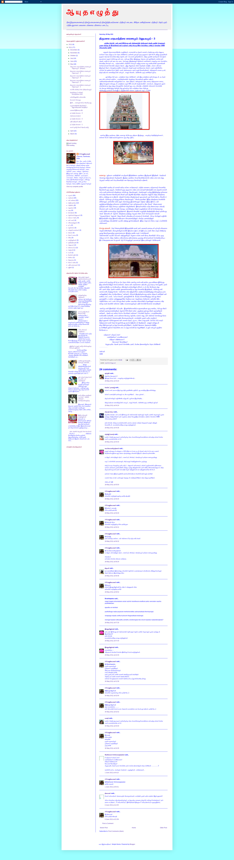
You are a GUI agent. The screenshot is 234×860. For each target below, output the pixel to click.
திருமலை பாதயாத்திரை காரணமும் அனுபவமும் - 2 (80, 81)
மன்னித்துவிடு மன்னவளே (78, 97)
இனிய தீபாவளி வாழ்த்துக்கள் (82, 416)
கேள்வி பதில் (72, 255)
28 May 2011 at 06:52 (112, 592)
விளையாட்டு (72, 247)
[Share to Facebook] (137, 360)
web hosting (70, 145)
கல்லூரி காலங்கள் (73, 230)
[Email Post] (126, 360)
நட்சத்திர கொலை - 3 (76, 113)
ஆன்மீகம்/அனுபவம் (110, 363)
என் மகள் (71, 220)
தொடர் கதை (72, 235)
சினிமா (70, 257)
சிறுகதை (71, 260)
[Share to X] (135, 360)
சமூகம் (70, 195)
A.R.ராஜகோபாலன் (110, 491)
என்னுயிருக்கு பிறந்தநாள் (82, 296)
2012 (70, 44)
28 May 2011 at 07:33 (112, 622)
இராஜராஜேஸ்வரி (109, 629)
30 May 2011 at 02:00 (112, 695)
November (74, 53)
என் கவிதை (71, 200)
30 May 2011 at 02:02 (112, 712)
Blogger (132, 844)
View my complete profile (74, 186)
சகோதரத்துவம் (72, 223)
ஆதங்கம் (71, 208)
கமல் (69, 252)
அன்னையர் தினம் (75, 116)
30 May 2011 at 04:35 (112, 748)
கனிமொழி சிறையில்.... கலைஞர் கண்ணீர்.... (85, 361)
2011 (70, 47)
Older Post (163, 828)
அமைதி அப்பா (109, 412)
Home (134, 828)
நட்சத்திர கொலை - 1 (76, 124)
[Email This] (131, 360)
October (73, 55)
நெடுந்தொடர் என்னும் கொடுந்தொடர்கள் (76, 93)
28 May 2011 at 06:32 (112, 541)
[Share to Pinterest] (140, 360)
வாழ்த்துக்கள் (72, 240)
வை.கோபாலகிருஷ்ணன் (112, 448)
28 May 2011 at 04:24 (112, 405)
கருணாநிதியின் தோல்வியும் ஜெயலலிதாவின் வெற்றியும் (79, 106)
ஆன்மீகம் (71, 228)
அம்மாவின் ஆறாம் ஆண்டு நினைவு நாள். (84, 278)
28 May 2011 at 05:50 (112, 485)
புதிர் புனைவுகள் (73, 265)
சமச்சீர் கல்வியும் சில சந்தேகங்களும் (81, 89)
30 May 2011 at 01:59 (112, 681)
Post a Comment (107, 823)
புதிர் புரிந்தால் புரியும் (76, 121)
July (71, 58)
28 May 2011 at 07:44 (112, 641)
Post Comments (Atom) (116, 831)
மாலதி (107, 718)
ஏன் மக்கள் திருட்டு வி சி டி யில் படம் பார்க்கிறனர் (85, 379)
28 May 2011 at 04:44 (112, 442)
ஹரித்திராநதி (72, 242)
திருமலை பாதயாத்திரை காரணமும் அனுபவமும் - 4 (80, 72)
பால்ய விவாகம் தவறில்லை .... (82, 330)
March (72, 134)
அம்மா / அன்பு (72, 218)
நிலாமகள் (108, 793)
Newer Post (104, 828)
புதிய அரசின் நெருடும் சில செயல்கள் (80, 431)
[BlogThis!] (133, 360)
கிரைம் (70, 233)
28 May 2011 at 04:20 (112, 381)
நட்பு (69, 225)
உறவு (69, 210)
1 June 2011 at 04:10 (112, 772)
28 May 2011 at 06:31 (112, 527)
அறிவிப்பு (70, 205)
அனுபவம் (71, 245)
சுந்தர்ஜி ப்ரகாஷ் (109, 434)
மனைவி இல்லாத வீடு (76, 110)
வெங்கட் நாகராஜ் (110, 387)
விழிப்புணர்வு (72, 203)
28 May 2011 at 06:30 (112, 499)
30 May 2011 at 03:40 (112, 726)
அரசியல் (70, 198)
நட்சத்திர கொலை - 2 (76, 119)
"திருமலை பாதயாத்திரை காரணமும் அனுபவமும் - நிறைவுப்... (80, 67)
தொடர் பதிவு (72, 262)
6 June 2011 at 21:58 (112, 819)
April (72, 131)
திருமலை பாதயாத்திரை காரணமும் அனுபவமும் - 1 (80, 86)
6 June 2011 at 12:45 (112, 805)
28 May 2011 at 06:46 (112, 576)
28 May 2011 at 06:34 (112, 562)
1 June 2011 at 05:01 (112, 787)
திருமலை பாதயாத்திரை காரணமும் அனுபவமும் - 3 (80, 76)
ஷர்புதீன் (107, 373)
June (72, 61)
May (71, 64)
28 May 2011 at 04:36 (112, 428)
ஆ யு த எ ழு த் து (92, 12)
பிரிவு (69, 237)
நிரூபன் (107, 568)
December (74, 50)
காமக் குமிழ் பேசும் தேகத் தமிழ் (79, 127)
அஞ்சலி (70, 250)
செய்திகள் (71, 213)
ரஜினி (70, 267)
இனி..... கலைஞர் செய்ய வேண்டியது (80, 103)
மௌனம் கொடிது (75, 100)
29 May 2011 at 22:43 (112, 655)
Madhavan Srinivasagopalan (114, 755)
